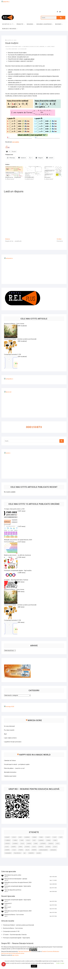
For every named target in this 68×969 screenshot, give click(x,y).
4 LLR (6, 846)
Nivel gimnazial (40, 46)
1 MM (21, 840)
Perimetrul (47, 177)
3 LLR (22, 843)
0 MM (41, 837)
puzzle (38, 853)
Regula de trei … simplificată (13, 177)
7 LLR (14, 850)
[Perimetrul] (53, 171)
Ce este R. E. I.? (7, 24)
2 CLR (27, 840)
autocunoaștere (43, 850)
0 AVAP (7, 837)
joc (24, 853)
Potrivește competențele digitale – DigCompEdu (16, 937)
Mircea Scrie (35, 720)
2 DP (34, 840)
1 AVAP (47, 837)
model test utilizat (29, 59)
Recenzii (58, 24)
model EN (31, 853)
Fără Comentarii (12, 49)
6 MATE (48, 46)
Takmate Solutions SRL (24, 951)
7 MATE (21, 850)
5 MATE (41, 846)
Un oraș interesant (9, 726)
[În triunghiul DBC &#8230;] (34, 171)
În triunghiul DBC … (30, 177)
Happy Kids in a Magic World (35, 755)
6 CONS (48, 846)
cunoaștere (8, 853)
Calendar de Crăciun (10, 760)
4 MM (20, 846)
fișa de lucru (17, 853)
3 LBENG (15, 843)
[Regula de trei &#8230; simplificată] (14, 171)
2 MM (55, 840)
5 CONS (27, 846)
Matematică (26, 46)
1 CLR (54, 837)
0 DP (20, 837)
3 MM (35, 843)
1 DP (60, 837)
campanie (53, 850)
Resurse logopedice (44, 24)
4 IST (57, 843)
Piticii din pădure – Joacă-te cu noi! (14, 768)
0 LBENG (27, 837)
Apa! (5, 734)
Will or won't (7, 907)
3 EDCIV (7, 843)
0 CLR (13, 837)
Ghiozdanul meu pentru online (12, 875)
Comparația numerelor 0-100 (11, 931)
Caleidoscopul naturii (10, 776)
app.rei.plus (15, 955)
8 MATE (53, 46)
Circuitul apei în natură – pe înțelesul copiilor (17, 764)
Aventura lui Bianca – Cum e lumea (13, 928)
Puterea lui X (8, 903)
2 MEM (48, 840)
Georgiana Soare (16, 46)
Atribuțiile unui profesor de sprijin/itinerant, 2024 (17, 882)
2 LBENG (41, 840)
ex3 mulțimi (15, 142)
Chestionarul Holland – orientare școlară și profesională (18, 925)
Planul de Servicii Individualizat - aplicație (15, 878)
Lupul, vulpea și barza (10, 738)
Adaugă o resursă (9, 28)
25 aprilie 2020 (11, 40)
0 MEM (34, 837)
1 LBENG (7, 840)
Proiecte (20, 24)
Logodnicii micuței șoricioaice (12, 742)
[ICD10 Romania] (17, 665)
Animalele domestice (10, 772)
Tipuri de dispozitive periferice (12, 890)
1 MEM (15, 840)
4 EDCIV (51, 843)
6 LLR (54, 846)
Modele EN (33, 46)
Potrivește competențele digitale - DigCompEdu (17, 886)
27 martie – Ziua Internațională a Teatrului (15, 934)
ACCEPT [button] (34, 966)
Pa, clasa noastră (9, 730)
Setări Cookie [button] (60, 963)
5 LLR (34, 846)
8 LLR (27, 850)
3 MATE (29, 843)
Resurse (30, 24)
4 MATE (13, 846)
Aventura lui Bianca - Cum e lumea (14, 914)
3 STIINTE (43, 843)
